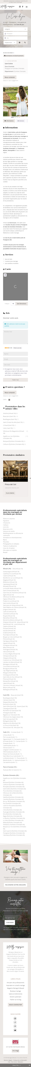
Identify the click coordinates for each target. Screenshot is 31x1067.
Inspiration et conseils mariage (15, 985)
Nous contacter (10, 392)
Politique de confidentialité (20, 1060)
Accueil (5, 22)
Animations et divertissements (15, 56)
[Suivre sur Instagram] (19, 6)
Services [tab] (21, 121)
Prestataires (12, 22)
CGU (9, 1062)
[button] (5, 101)
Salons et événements (15, 994)
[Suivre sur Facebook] (22, 6)
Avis (8, 313)
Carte (8, 269)
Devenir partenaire (15, 997)
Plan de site (14, 1062)
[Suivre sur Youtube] (15, 1030)
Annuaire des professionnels (15, 983)
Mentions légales (8, 1060)
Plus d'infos (10, 493)
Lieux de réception (21, 462)
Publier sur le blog (15, 1000)
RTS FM (15, 1050)
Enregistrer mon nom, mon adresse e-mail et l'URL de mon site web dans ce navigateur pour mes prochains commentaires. (16, 372)
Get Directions (21, 304)
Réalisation (20, 1062)
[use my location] (13, 304)
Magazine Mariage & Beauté (15, 988)
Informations (11, 127)
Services (9, 254)
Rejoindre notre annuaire (15, 885)
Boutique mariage (15, 991)
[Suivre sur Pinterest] (15, 1026)
